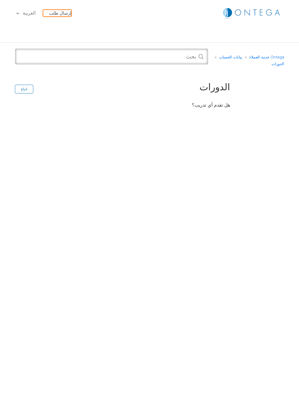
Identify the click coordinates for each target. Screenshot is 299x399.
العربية (29, 13)
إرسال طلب (60, 13)
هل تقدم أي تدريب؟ (211, 105)
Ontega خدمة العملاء (266, 57)
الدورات (278, 63)
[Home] (252, 12)
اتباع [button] (24, 89)
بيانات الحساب (230, 57)
